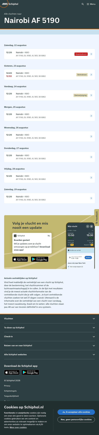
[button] (96, 217)
